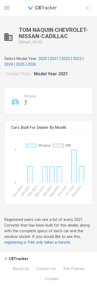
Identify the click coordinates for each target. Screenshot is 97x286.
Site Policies (74, 269)
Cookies (52, 279)
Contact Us (46, 269)
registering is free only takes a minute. (37, 242)
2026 (31, 64)
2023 (77, 58)
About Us (21, 269)
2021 (54, 58)
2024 (8, 64)
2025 (20, 64)
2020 (42, 58)
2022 (65, 58)
